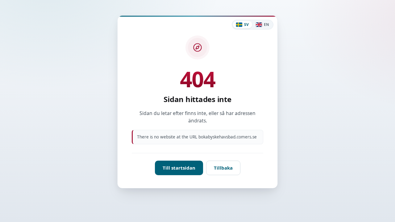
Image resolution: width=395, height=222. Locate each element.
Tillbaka (223, 168)
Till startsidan (179, 168)
